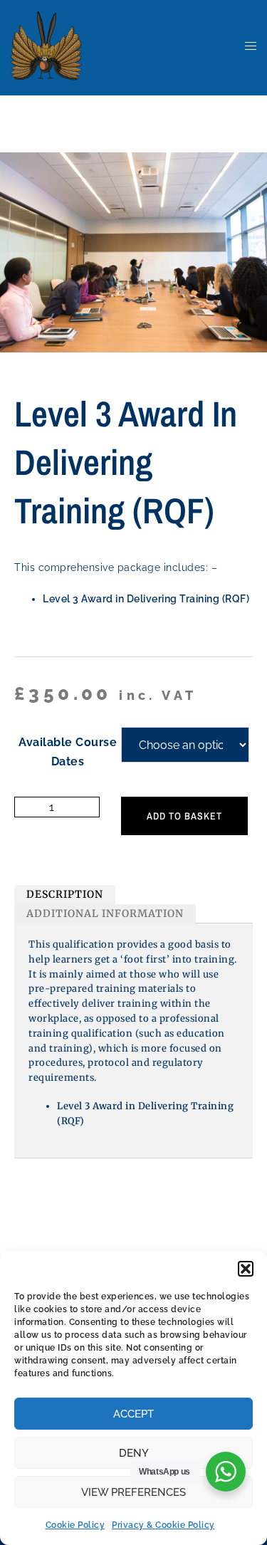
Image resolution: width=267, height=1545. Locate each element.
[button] (246, 1269)
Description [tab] (64, 894)
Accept (133, 1414)
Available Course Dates (68, 751)
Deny (134, 1453)
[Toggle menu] (250, 46)
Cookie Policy (75, 1525)
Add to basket (184, 816)
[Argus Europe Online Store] (46, 45)
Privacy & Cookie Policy (163, 1525)
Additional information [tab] (105, 913)
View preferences (133, 1492)
